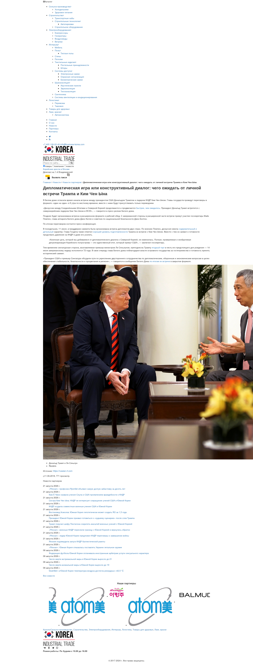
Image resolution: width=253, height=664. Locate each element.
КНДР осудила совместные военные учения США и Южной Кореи (80, 506)
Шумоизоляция (62, 82)
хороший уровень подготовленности (110, 231)
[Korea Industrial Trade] (59, 152)
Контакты (53, 131)
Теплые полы (67, 53)
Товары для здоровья (59, 108)
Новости (53, 125)
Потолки (59, 59)
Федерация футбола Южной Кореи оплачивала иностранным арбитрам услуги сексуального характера (99, 553)
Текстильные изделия (65, 62)
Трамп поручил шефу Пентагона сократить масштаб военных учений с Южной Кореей (90, 523)
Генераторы (60, 35)
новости (70, 166)
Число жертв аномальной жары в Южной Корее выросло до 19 (79, 564)
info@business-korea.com (72, 144)
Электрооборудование (60, 29)
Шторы (64, 67)
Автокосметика (62, 114)
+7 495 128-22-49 (51, 144)
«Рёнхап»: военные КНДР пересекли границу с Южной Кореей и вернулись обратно (89, 529)
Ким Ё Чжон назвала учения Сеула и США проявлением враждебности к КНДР (87, 494)
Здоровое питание (63, 12)
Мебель (58, 47)
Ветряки (59, 41)
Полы (57, 50)
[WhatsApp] (57, 648)
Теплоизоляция (68, 91)
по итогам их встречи (160, 261)
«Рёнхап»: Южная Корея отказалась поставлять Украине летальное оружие (85, 547)
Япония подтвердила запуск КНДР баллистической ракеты (77, 541)
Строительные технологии (67, 21)
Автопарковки (67, 24)
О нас (51, 122)
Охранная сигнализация (72, 76)
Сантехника (60, 94)
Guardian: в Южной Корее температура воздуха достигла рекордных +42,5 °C (86, 570)
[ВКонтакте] (45, 648)
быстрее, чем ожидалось (148, 207)
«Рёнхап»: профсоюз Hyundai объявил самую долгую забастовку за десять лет (87, 488)
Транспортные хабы (64, 18)
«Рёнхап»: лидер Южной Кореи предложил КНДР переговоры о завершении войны (89, 535)
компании (59, 166)
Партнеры (54, 128)
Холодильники (62, 9)
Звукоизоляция (68, 88)
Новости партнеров (72, 182)
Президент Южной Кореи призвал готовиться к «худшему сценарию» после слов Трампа (92, 518)
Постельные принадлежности (75, 65)
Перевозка (60, 103)
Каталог (47, 629)
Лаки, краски (55, 111)
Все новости (49, 575)
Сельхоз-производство (60, 6)
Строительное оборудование (69, 26)
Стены (58, 56)
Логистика (53, 100)
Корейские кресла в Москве (56, 169)
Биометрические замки (72, 79)
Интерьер (53, 44)
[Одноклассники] (49, 648)
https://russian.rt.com (62, 470)
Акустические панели (71, 85)
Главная (53, 119)
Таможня (59, 105)
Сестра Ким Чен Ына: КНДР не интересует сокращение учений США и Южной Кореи (90, 500)
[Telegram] (53, 648)
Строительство (56, 15)
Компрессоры (61, 32)
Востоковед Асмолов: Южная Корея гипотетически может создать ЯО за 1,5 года (88, 512)
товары (48, 166)
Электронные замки (70, 73)
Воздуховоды (61, 38)
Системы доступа (63, 70)
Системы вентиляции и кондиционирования (76, 97)
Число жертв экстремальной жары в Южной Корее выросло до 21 (80, 558)
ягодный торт (158, 247)
